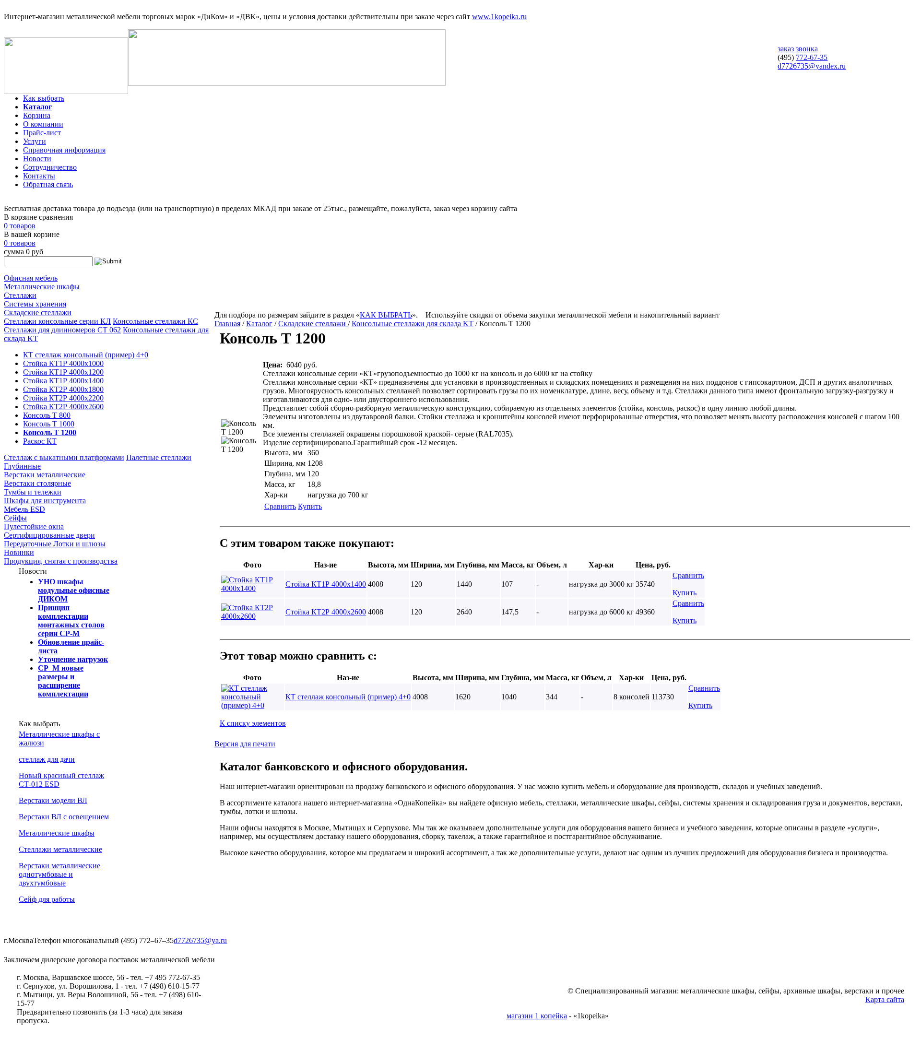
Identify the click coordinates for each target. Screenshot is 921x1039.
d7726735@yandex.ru (812, 66)
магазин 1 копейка (537, 1016)
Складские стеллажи (37, 312)
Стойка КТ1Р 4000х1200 (63, 372)
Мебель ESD (24, 509)
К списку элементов (253, 723)
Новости (37, 158)
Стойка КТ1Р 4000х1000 (63, 363)
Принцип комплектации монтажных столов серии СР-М (71, 620)
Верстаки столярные (37, 483)
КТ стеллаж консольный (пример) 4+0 (85, 355)
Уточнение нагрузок (73, 659)
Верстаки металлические (44, 475)
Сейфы (15, 518)
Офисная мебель (31, 278)
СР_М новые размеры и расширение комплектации (63, 681)
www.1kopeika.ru (499, 16)
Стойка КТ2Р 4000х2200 (63, 398)
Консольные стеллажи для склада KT (412, 323)
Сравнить (280, 506)
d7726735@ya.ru (200, 940)
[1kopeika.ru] (66, 91)
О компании (43, 124)
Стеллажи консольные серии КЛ (57, 321)
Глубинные (22, 466)
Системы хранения (35, 304)
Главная (227, 323)
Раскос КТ (40, 441)
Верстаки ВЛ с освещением (64, 817)
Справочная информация (64, 150)
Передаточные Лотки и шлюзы (55, 544)
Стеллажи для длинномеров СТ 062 (62, 330)
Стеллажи (20, 295)
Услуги (34, 141)
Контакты (39, 176)
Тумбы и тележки (32, 492)
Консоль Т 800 (47, 415)
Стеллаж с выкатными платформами (64, 457)
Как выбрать (43, 98)
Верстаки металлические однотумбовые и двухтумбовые (59, 874)
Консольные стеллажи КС (155, 321)
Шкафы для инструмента (45, 500)
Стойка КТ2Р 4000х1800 (63, 389)
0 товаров (19, 226)
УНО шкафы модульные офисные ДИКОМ (73, 590)
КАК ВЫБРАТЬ (386, 315)
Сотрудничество (50, 167)
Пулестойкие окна (34, 526)
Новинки (19, 552)
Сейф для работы (47, 899)
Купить (310, 506)
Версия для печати (244, 744)
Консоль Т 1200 (49, 432)
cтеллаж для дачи (47, 759)
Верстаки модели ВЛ (53, 800)
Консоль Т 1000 (48, 424)
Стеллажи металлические (60, 849)
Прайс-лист (42, 133)
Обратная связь (48, 184)
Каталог (37, 107)
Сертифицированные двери (49, 535)
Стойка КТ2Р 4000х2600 (63, 406)
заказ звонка (798, 49)
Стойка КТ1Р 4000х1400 (63, 381)
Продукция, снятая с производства (61, 561)
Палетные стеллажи (158, 457)
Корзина (36, 115)
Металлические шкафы (42, 287)
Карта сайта (884, 999)
